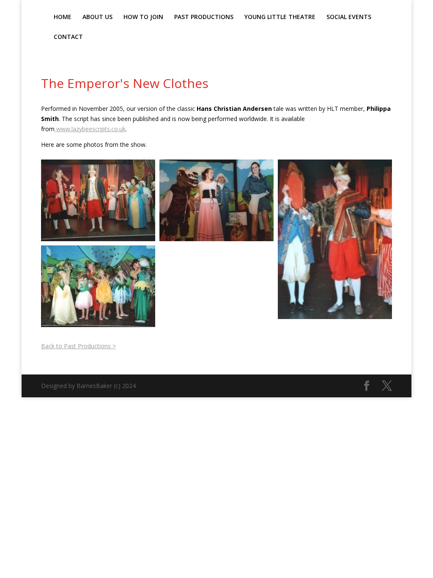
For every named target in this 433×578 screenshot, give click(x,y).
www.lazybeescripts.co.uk (90, 129)
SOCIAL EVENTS (348, 17)
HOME (62, 17)
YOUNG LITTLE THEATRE (279, 17)
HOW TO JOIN (143, 17)
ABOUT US (97, 17)
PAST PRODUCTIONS (203, 17)
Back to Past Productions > (78, 346)
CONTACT (68, 37)
